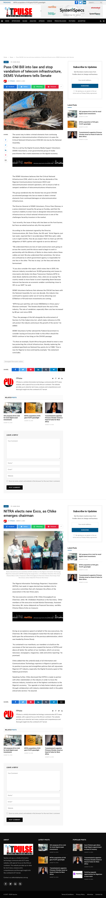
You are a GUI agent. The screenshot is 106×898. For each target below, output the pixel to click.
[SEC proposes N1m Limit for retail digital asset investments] (13, 407)
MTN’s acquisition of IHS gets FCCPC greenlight (29, 2)
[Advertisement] (53, 40)
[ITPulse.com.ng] (18, 11)
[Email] (6, 160)
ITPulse (12, 81)
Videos (49, 21)
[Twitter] (6, 145)
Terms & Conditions (68, 894)
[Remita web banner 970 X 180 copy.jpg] (37, 166)
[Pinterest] (6, 155)
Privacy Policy (85, 93)
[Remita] (72, 17)
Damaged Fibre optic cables (14, 361)
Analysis (33, 21)
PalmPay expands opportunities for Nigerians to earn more (93, 874)
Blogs (25, 21)
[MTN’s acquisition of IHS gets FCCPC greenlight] (33, 407)
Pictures (72, 21)
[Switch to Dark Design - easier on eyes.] (100, 21)
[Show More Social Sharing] (61, 87)
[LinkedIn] (6, 150)
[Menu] (103, 21)
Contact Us (98, 894)
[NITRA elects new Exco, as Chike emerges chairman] (33, 550)
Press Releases (60, 21)
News (7, 21)
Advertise (81, 21)
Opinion (42, 21)
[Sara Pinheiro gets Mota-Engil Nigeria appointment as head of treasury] (77, 847)
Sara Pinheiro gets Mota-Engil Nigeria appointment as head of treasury (93, 847)
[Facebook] (6, 140)
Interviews (16, 21)
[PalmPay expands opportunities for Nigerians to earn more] (77, 874)
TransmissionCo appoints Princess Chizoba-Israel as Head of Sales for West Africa (54, 418)
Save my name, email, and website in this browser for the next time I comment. (34, 481)
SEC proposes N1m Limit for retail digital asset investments (12, 418)
